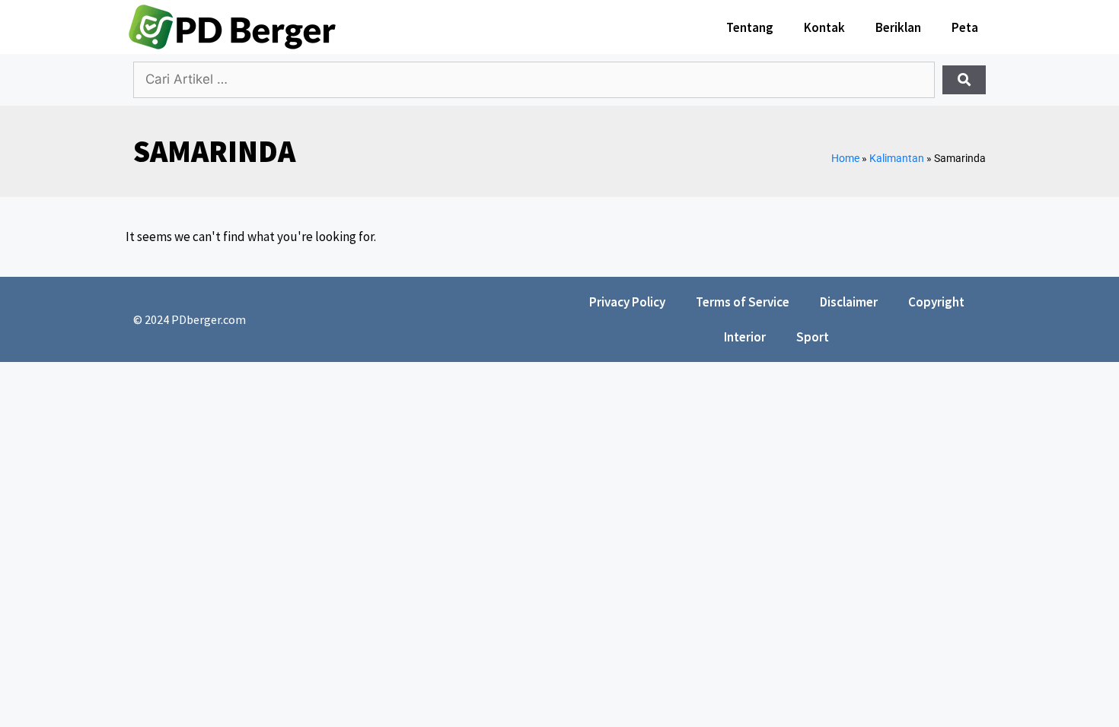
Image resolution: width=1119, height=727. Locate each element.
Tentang (749, 27)
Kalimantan (896, 158)
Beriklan (898, 27)
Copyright (936, 302)
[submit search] (964, 79)
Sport (812, 337)
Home (845, 158)
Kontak (824, 27)
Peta (965, 27)
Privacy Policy (627, 302)
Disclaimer (849, 302)
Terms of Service (742, 302)
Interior (745, 337)
